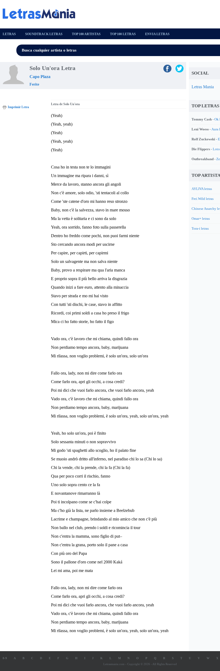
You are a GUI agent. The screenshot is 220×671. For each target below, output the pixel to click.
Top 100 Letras (123, 34)
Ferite (34, 84)
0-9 (5, 658)
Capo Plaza (40, 76)
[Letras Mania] (41, 14)
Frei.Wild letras (203, 199)
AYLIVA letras (202, 189)
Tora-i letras (200, 228)
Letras (9, 34)
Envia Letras (157, 34)
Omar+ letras (201, 219)
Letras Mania (203, 87)
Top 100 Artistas (86, 34)
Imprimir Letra (18, 107)
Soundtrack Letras (44, 34)
